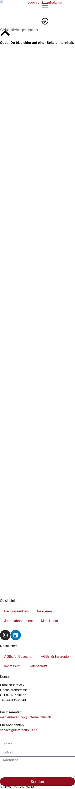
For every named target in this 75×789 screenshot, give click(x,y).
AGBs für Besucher (18, 656)
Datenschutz (38, 666)
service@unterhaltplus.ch (19, 730)
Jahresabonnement (18, 621)
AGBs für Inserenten (56, 656)
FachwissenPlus (16, 611)
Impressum (12, 666)
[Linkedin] (15, 635)
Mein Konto (49, 621)
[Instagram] (5, 635)
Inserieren (44, 611)
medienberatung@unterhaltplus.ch (25, 717)
